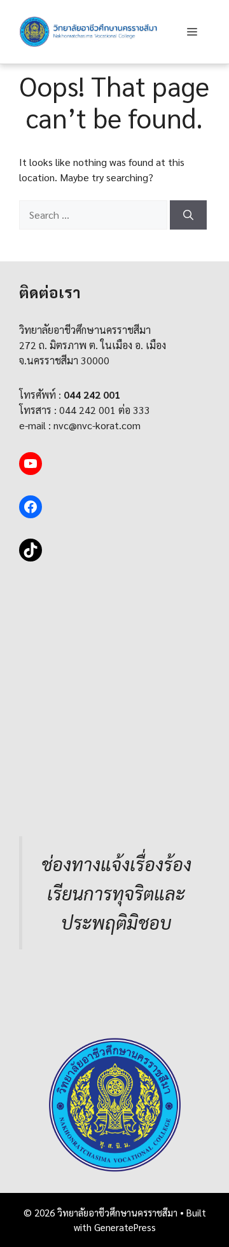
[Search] (188, 215)
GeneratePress (125, 1227)
